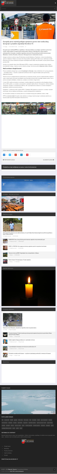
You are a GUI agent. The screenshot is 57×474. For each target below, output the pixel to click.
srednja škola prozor (6, 428)
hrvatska (34, 420)
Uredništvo (21, 46)
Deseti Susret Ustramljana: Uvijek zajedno (20, 260)
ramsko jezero (36, 426)
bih (2, 420)
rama (23, 426)
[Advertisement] (28, 133)
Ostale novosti (7, 236)
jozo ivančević (44, 420)
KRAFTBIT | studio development (17, 472)
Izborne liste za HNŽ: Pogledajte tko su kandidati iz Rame (24, 253)
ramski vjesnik (28, 426)
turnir (14, 428)
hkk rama (20, 420)
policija (3, 426)
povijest (8, 426)
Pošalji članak (7, 447)
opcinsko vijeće (32, 423)
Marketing (6, 449)
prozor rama (18, 426)
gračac (15, 420)
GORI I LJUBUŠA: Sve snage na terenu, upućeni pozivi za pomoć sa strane (27, 247)
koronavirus (4, 423)
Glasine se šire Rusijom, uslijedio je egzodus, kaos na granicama (19, 328)
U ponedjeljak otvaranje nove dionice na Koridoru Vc (22, 347)
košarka (10, 423)
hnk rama (26, 420)
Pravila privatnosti (8, 451)
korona (50, 420)
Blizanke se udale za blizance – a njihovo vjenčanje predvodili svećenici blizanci (30, 354)
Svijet (5, 330)
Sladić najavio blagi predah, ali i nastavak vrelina (22, 340)
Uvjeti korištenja (8, 453)
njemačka (20, 423)
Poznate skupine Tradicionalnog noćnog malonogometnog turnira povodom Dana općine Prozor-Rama (30, 334)
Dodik (11, 420)
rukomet (43, 426)
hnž (30, 420)
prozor (12, 426)
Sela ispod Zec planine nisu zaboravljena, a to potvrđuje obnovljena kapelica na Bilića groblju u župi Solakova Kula (27, 234)
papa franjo (50, 423)
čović (21, 428)
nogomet (25, 423)
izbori (38, 420)
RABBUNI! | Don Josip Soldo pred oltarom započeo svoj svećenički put (27, 240)
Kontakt (6, 455)
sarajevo (48, 426)
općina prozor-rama (41, 423)
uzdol (17, 428)
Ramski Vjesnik (12, 470)
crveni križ (6, 420)
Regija (5, 46)
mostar (15, 423)
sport (52, 426)
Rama (11, 255)
